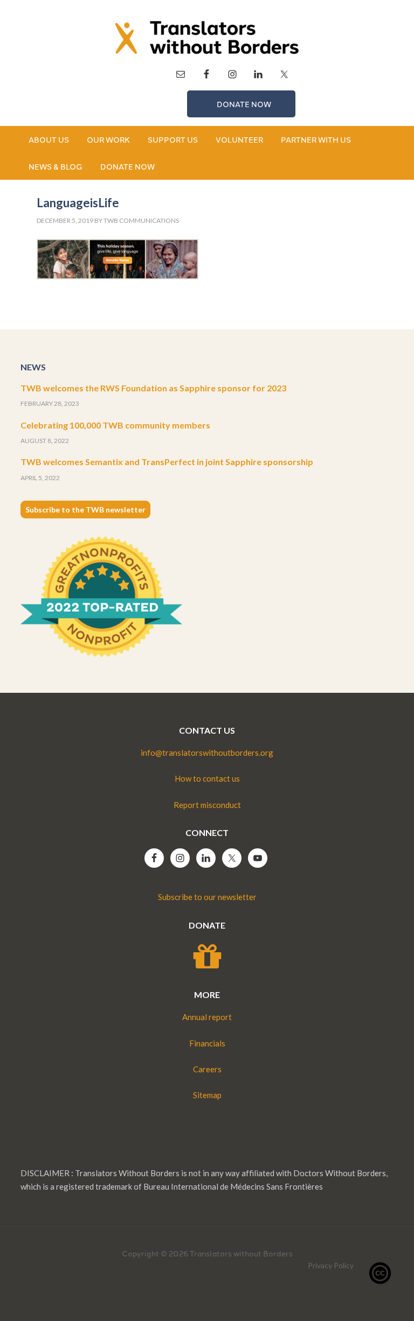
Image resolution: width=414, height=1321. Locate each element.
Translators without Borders (206, 38)
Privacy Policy (331, 1265)
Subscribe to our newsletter (207, 897)
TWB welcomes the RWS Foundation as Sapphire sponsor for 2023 (153, 388)
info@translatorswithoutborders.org (207, 752)
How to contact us (207, 778)
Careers (207, 1069)
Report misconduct (207, 805)
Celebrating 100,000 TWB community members (115, 425)
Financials (207, 1043)
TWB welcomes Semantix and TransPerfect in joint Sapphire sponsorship (166, 461)
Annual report (207, 1017)
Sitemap (207, 1095)
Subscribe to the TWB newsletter (85, 509)
